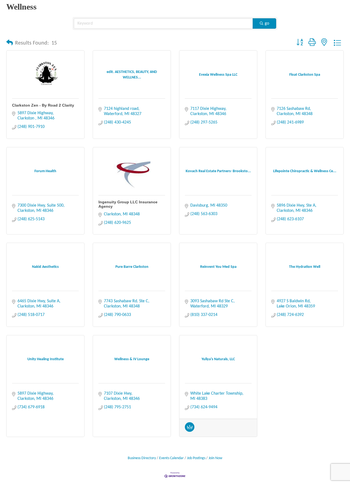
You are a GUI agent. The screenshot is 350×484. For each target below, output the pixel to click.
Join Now (215, 458)
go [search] (267, 23)
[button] (9, 43)
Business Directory (142, 458)
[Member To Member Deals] (189, 431)
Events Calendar (171, 458)
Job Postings (196, 458)
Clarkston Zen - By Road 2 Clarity (43, 105)
